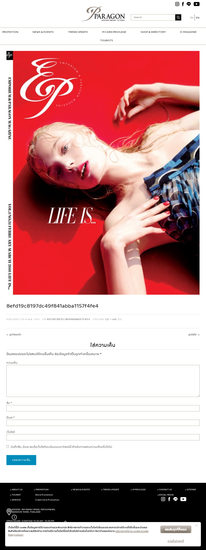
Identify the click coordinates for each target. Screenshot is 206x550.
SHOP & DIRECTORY (153, 32)
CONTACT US (164, 489)
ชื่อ (9, 403)
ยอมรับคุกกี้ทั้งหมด (176, 529)
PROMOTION (10, 32)
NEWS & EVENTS (43, 32)
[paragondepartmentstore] (103, 14)
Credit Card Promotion (47, 500)
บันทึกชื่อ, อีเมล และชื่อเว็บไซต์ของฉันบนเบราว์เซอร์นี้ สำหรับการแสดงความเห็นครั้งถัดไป (61, 447)
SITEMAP (190, 489)
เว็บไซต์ (10, 432)
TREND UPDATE (78, 32)
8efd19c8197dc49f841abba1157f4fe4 (68, 319)
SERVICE (15, 500)
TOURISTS (106, 40)
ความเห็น (11, 363)
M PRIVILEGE (138, 489)
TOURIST (15, 495)
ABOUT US (16, 489)
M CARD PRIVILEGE (114, 32)
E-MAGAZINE (188, 32)
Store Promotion (44, 495)
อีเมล (10, 417)
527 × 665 (111, 319)
